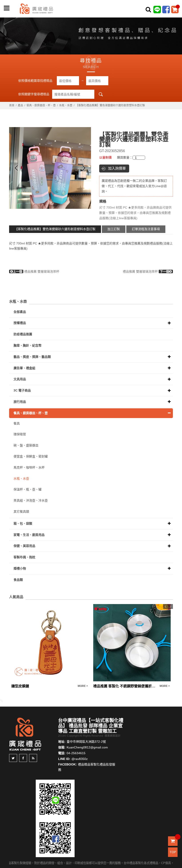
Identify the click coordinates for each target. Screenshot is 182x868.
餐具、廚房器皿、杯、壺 (41, 105)
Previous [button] (14, 168)
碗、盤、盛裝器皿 (26, 445)
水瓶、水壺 (65, 105)
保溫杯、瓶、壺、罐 (28, 489)
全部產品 (20, 312)
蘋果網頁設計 (113, 735)
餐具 (17, 423)
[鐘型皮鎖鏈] (50, 642)
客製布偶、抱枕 (24, 557)
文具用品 (20, 379)
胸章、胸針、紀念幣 (28, 345)
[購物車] (175, 9)
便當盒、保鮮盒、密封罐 (31, 456)
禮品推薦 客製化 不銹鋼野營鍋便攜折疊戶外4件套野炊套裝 (125, 686)
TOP (173, 852)
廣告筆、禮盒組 (24, 368)
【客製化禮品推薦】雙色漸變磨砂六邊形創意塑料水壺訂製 (55, 229)
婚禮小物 (20, 568)
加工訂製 (113, 229)
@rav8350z (79, 759)
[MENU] (6, 8)
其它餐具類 (21, 511)
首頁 (11, 105)
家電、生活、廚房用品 (29, 535)
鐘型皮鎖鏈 (20, 686)
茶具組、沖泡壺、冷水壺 (31, 500)
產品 (20, 105)
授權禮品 (20, 323)
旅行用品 (20, 401)
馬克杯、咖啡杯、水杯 (29, 467)
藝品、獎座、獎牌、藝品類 (32, 356)
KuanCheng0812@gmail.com (87, 747)
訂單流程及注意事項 (146, 229)
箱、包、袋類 (23, 523)
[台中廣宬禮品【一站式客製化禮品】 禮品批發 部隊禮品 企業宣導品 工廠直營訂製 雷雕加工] (36, 8)
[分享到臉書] (23, 758)
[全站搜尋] (148, 9)
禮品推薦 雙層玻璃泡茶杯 (36, 271)
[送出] (177, 19)
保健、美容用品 (24, 546)
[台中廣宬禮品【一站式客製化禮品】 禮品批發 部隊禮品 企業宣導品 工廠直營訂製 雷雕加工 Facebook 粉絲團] (166, 9)
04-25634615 (76, 753)
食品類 (18, 579)
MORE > (83, 686)
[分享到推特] (13, 758)
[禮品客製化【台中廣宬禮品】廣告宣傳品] (91, 35)
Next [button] (86, 168)
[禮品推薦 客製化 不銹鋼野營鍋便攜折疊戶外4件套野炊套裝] (132, 642)
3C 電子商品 (22, 390)
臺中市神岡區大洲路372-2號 (86, 741)
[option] (50, 168)
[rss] (33, 758)
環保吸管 (20, 434)
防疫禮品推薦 (23, 334)
